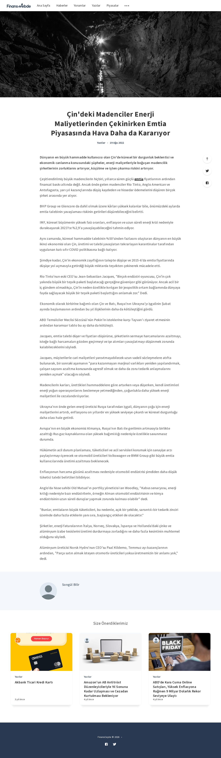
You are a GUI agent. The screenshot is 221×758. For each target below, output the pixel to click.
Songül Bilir (70, 584)
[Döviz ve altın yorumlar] (19, 5)
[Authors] (18, 640)
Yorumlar (80, 5)
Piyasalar (113, 5)
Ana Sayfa (43, 5)
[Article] (41, 652)
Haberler (62, 5)
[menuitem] (19, 5)
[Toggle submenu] (127, 5)
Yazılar (96, 5)
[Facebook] (207, 183)
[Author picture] (48, 591)
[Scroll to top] (207, 158)
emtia (138, 179)
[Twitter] (207, 171)
